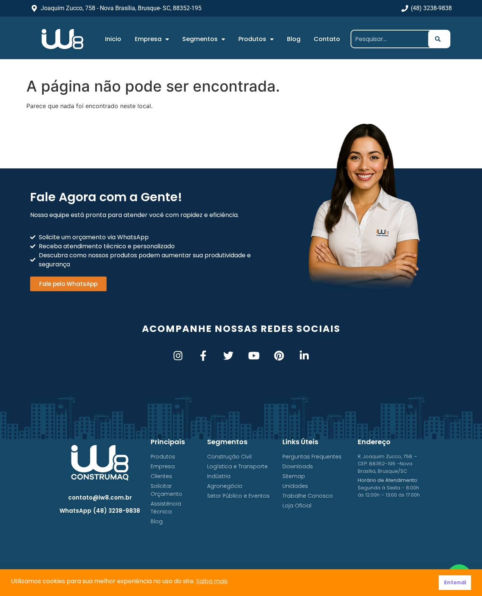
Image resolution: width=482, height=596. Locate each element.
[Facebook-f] (203, 355)
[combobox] (392, 39)
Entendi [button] (455, 582)
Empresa (148, 39)
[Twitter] (228, 355)
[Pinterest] (279, 355)
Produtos (252, 39)
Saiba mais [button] (212, 581)
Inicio (113, 39)
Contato (327, 39)
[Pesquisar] (439, 39)
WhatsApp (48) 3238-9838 (99, 511)
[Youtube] (254, 355)
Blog (293, 39)
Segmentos (200, 39)
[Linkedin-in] (304, 355)
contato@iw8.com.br (100, 497)
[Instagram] (178, 355)
